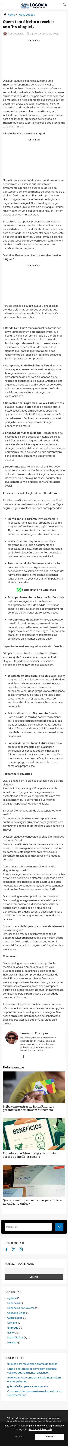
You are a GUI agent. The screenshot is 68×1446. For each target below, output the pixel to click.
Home (11, 14)
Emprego (12, 1327)
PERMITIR (49, 1437)
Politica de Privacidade (40, 1429)
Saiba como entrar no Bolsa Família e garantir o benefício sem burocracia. (29, 1108)
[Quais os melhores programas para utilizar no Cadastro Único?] (34, 1181)
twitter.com (14, 1249)
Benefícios (13, 1303)
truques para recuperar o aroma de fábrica (32, 1363)
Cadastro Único (16, 1312)
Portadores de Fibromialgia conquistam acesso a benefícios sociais (31, 1155)
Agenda (12, 1298)
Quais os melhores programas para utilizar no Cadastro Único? (32, 1201)
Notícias (12, 1342)
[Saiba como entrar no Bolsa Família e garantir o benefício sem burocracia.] (34, 1087)
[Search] (59, 1227)
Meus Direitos (27, 14)
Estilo (10, 1332)
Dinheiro (12, 1322)
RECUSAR (18, 1437)
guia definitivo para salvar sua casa (27, 1386)
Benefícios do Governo (21, 1308)
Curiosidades (14, 1317)
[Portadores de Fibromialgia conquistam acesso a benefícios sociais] (34, 1134)
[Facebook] (23, 1056)
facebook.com (7, 1249)
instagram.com (21, 1249)
